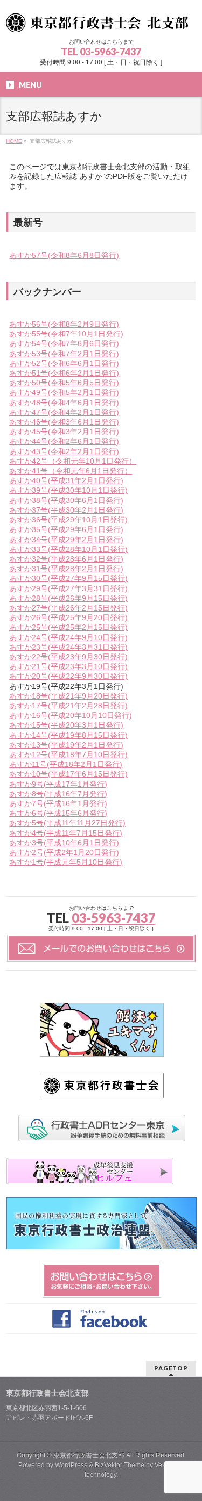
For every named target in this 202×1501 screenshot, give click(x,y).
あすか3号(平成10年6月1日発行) (64, 842)
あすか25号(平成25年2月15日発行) (68, 627)
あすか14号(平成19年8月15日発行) (68, 735)
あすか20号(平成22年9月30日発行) (68, 676)
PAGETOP (171, 1367)
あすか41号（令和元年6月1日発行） (70, 470)
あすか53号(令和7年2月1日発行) (64, 353)
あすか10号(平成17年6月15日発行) (68, 774)
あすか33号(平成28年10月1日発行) (68, 549)
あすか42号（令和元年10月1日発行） (72, 461)
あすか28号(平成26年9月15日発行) (68, 598)
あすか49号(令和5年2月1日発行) (64, 392)
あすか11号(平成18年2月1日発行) (65, 764)
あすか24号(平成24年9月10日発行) (68, 637)
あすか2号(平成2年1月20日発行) (64, 852)
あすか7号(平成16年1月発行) (58, 803)
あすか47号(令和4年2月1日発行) (64, 412)
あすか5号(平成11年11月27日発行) (67, 822)
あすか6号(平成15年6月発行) (58, 813)
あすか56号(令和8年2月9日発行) (64, 324)
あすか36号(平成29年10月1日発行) (68, 519)
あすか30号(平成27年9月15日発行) (68, 578)
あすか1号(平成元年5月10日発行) (65, 862)
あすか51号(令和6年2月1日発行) (64, 373)
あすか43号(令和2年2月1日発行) (64, 451)
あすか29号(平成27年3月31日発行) (68, 588)
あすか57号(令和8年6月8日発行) (64, 255)
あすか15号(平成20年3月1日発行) (66, 725)
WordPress (71, 1465)
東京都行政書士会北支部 (88, 1455)
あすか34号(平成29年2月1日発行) (66, 539)
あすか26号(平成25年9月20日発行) (68, 617)
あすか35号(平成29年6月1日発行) (66, 529)
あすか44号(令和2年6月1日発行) (64, 441)
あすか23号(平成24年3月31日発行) (68, 647)
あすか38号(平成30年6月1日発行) (66, 500)
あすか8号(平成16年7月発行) (58, 793)
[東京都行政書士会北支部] (101, 20)
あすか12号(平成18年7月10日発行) (68, 754)
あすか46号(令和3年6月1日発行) (64, 422)
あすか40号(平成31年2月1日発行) (66, 480)
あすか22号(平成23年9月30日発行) (68, 656)
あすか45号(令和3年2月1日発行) (64, 431)
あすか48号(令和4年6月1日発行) (64, 402)
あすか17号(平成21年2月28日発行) (68, 705)
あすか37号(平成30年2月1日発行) (66, 510)
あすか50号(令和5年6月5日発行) (64, 382)
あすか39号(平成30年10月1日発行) (68, 490)
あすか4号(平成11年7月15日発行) (65, 833)
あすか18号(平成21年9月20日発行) (68, 696)
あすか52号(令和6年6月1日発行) (64, 363)
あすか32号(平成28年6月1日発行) (66, 559)
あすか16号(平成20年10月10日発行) (70, 715)
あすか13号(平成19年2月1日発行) (66, 745)
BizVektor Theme (119, 1465)
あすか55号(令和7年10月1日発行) (66, 333)
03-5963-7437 (110, 52)
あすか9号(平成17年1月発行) (58, 784)
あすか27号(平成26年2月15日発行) (68, 608)
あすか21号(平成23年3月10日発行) (68, 666)
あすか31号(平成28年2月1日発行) (66, 568)
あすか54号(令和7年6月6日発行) (64, 343)
